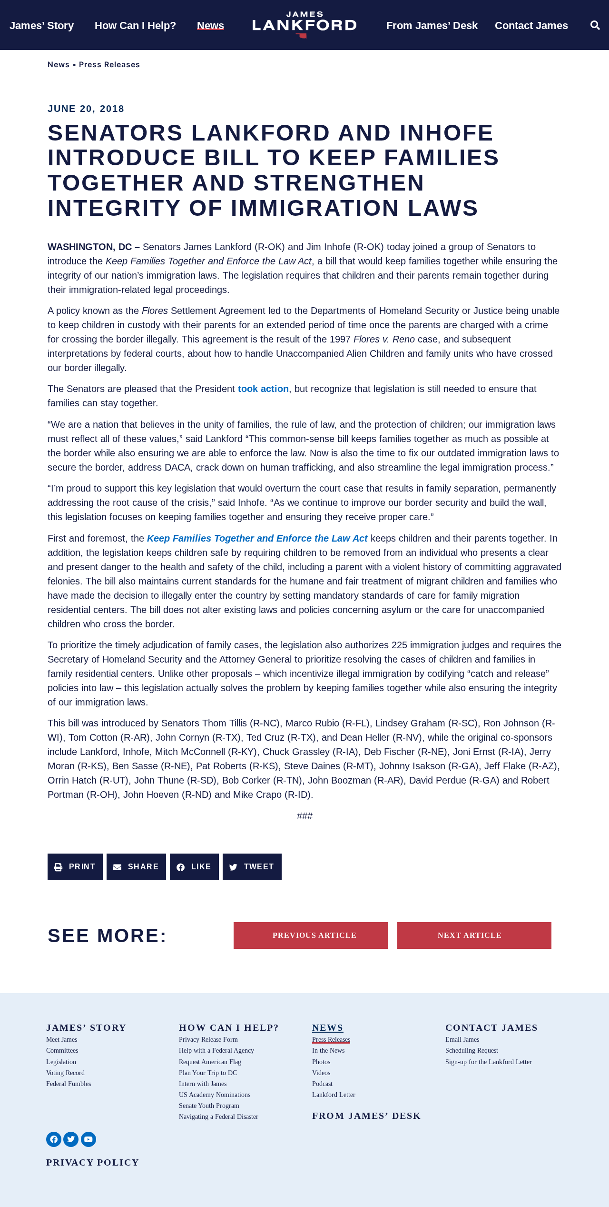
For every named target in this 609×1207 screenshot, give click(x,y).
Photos (321, 1062)
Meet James (61, 1039)
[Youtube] (88, 1139)
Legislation (61, 1062)
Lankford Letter (333, 1094)
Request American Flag (210, 1062)
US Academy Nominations (214, 1094)
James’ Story (86, 1027)
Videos (321, 1072)
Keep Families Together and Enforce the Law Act (257, 538)
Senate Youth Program (209, 1105)
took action (263, 388)
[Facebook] (53, 1139)
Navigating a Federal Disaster (218, 1116)
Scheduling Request (471, 1050)
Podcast (322, 1083)
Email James (462, 1039)
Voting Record (65, 1072)
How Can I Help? (229, 1027)
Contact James (491, 1027)
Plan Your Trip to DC (208, 1072)
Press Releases (109, 64)
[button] (75, 867)
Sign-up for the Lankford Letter (488, 1062)
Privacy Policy (92, 1162)
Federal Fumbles (68, 1083)
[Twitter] (71, 1139)
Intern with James (202, 1083)
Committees (62, 1050)
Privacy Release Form (208, 1039)
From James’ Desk (367, 1115)
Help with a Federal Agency (216, 1050)
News (59, 64)
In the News (328, 1050)
